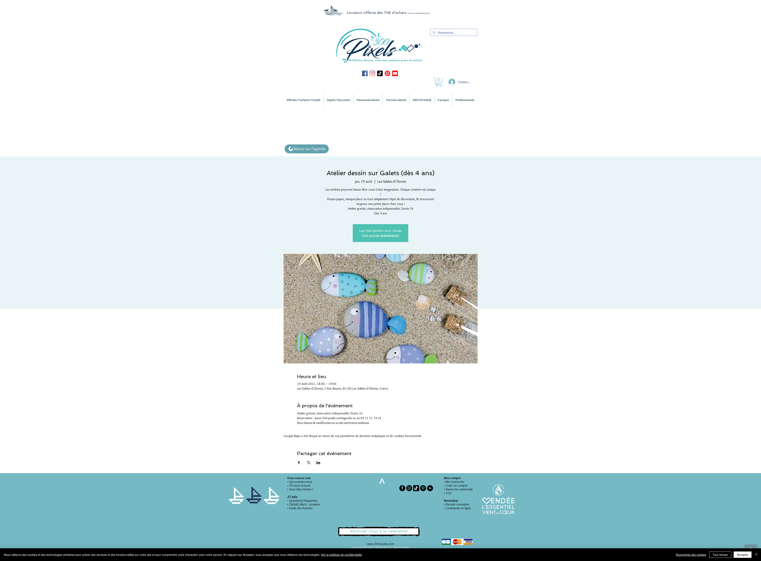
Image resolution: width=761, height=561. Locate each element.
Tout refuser (720, 555)
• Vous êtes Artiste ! (300, 489)
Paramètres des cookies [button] (691, 555)
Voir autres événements (380, 235)
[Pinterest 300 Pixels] (387, 73)
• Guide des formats (300, 508)
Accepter (742, 555)
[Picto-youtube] (430, 488)
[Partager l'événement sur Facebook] (299, 462)
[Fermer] (756, 554)
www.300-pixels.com (380, 544)
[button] (438, 81)
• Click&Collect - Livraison (303, 504)
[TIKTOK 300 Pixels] (380, 73)
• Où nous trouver (299, 485)
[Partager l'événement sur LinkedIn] (318, 462)
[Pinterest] (423, 488)
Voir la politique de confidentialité (341, 555)
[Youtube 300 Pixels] (395, 73)
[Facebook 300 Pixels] (365, 73)
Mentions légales (401, 547)
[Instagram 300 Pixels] (372, 73)
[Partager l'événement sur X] (309, 462)
